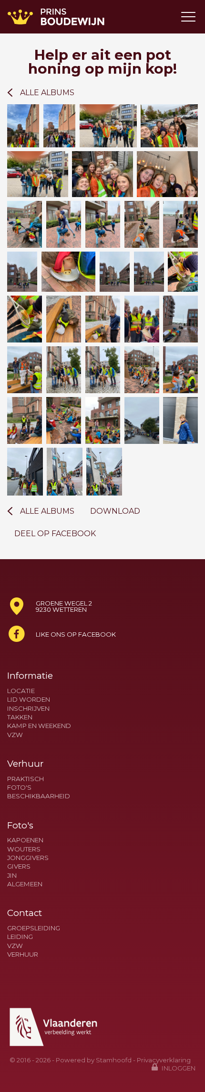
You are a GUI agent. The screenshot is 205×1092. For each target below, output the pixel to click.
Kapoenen (25, 840)
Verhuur (22, 954)
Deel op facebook (55, 534)
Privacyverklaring (164, 1060)
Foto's (19, 787)
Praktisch (25, 779)
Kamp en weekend (39, 726)
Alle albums (47, 92)
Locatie (21, 691)
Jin (12, 875)
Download (115, 511)
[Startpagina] (56, 16)
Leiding (20, 937)
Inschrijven (28, 709)
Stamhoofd (114, 1060)
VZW (15, 735)
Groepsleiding (33, 928)
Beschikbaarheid (38, 796)
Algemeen (24, 884)
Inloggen (177, 1067)
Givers (19, 866)
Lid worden (28, 699)
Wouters (24, 849)
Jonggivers (28, 858)
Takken (19, 717)
